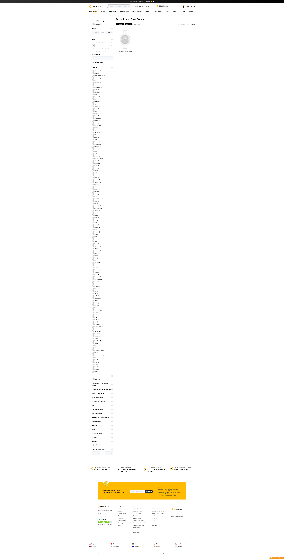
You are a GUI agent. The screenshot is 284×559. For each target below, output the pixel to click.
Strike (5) (96, 308)
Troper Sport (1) (98, 331)
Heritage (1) (97, 270)
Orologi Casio (136, 513)
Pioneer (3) (97, 156)
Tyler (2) (96, 300)
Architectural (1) (98, 208)
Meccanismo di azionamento (100, 417)
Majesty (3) (97, 265)
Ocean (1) (96, 151)
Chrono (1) (97, 120)
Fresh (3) (96, 218)
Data (93, 429)
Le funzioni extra (97, 434)
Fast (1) (96, 367)
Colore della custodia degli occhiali (100, 384)
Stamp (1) (96, 369)
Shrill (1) (96, 220)
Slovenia (136, 546)
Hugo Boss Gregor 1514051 (125, 51)
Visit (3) (96, 222)
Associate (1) (97, 206)
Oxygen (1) (97, 203)
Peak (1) (96, 371)
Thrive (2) (96, 364)
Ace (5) (96, 80)
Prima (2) (96, 196)
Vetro (93, 405)
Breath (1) (96, 317)
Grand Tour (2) (98, 279)
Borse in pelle (136, 528)
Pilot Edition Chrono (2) (100, 75)
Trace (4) (96, 173)
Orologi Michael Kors (138, 516)
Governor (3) (97, 184)
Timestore (93, 16)
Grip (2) (96, 234)
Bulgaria (93, 544)
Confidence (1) (98, 336)
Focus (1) (96, 319)
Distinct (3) (97, 85)
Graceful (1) (97, 357)
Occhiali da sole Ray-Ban (139, 523)
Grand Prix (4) (97, 125)
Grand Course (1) (98, 199)
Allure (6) (96, 161)
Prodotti (94, 442)
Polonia (158, 544)
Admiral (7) (97, 180)
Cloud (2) (96, 305)
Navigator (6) (97, 146)
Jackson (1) (97, 263)
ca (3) (95, 315)
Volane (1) (96, 244)
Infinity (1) (96, 194)
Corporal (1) (97, 201)
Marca (93, 39)
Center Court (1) (98, 298)
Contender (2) (98, 251)
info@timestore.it (178, 509)
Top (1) (96, 293)
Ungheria (180, 546)
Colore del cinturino (98, 393)
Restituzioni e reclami (157, 516)
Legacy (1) (96, 73)
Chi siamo (154, 518)
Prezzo (94, 28)
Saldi (119, 525)
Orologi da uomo (137, 509)
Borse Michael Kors (138, 530)
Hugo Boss (119, 24)
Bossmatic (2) (97, 277)
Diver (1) (96, 113)
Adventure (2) (97, 210)
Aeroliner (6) (97, 137)
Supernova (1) (97, 78)
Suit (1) (96, 360)
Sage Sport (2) (98, 310)
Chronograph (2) (98, 118)
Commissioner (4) (98, 83)
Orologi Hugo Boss (104, 16)
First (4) (96, 213)
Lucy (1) (96, 353)
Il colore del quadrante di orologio (102, 389)
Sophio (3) (97, 163)
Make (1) (96, 236)
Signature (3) (97, 104)
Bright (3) (96, 274)
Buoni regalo (121, 523)
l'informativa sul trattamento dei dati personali (167, 495)
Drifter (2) (96, 90)
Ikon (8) (96, 128)
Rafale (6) (96, 130)
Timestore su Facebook (176, 516)
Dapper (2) (97, 229)
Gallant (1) (96, 191)
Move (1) (96, 239)
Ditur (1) (96, 258)
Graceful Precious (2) (99, 329)
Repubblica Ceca (182, 544)
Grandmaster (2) (98, 158)
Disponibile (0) (98, 24)
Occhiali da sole (122, 513)
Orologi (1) (97, 445)
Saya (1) (96, 241)
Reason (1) (97, 289)
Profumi (120, 518)
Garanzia (94, 438)
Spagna (158, 546)
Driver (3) (96, 116)
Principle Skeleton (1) (99, 324)
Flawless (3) (97, 92)
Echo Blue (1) (97, 341)
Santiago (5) (97, 101)
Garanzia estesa (156, 523)
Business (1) (97, 286)
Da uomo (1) (97, 379)
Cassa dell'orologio (97, 397)
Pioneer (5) (97, 97)
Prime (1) (96, 303)
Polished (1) (97, 142)
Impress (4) (97, 227)
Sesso (93, 376)
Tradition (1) (97, 272)
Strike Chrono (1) (98, 326)
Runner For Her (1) (99, 355)
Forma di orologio (97, 413)
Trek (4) (96, 248)
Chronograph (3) (98, 144)
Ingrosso (154, 525)
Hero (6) (96, 94)
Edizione (94, 68)
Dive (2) (96, 348)
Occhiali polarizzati (138, 520)
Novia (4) (96, 175)
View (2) (96, 168)
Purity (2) (96, 165)
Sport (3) (96, 312)
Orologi (97, 16)
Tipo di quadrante (97, 409)
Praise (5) (96, 99)
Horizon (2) (97, 189)
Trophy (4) (97, 132)
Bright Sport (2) (98, 345)
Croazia (115, 544)
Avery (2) (96, 281)
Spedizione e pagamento (158, 513)
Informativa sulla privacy (158, 511)
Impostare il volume (98, 449)
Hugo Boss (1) (99, 62)
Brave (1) (96, 362)
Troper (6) (96, 225)
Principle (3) (97, 334)
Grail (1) (96, 260)
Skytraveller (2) (98, 284)
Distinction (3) (98, 87)
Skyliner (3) (97, 106)
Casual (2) (96, 123)
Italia (135, 544)
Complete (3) (97, 246)
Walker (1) (96, 338)
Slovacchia (116, 546)
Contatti (154, 520)
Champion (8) (97, 71)
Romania (93, 546)
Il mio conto (177, 6)
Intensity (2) (97, 135)
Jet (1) (95, 139)
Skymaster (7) (97, 109)
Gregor (128, 24)
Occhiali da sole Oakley (139, 525)
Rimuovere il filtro (136, 24)
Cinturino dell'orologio (98, 401)
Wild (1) (96, 267)
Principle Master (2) (99, 350)
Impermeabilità (96, 421)
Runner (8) (97, 291)
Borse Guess (136, 532)
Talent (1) (96, 149)
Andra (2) (96, 296)
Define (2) (96, 255)
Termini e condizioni (157, 509)
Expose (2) (97, 215)
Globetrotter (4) (98, 187)
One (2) (96, 170)
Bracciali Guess (137, 518)
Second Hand (121, 520)
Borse (119, 516)
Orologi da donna (137, 511)
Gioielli (120, 511)
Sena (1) (96, 322)
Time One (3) (97, 182)
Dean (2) (96, 253)
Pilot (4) (96, 111)
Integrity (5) (97, 177)
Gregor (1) (97, 232)
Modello (94, 425)
